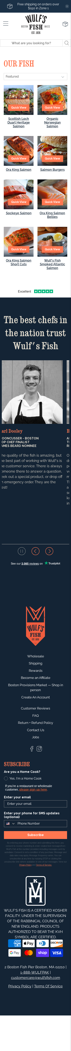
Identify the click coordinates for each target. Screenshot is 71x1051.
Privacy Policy (19, 986)
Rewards (35, 671)
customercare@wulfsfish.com (35, 978)
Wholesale (35, 656)
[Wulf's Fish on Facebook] (32, 750)
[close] (67, 6)
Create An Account (35, 697)
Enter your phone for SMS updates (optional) (32, 815)
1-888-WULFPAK (34, 972)
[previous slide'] (35, 551)
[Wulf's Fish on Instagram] (39, 750)
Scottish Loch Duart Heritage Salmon (18, 122)
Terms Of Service (48, 986)
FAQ (35, 716)
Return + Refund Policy (35, 723)
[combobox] (10, 823)
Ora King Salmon (18, 170)
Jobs (35, 737)
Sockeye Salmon (19, 213)
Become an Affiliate (35, 678)
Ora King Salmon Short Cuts (18, 262)
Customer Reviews (35, 708)
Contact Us (35, 730)
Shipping (35, 663)
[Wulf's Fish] (35, 24)
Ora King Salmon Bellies (52, 215)
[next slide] (49, 551)
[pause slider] (22, 551)
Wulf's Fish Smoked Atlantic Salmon (52, 264)
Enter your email (17, 797)
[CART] (65, 24)
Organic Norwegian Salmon (52, 122)
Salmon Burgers (52, 170)
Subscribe (35, 835)
